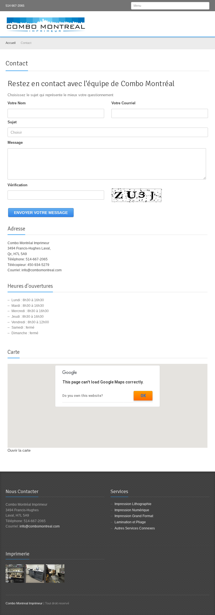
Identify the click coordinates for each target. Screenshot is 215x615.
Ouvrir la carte (19, 450)
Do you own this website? (82, 396)
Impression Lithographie (132, 504)
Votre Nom (17, 103)
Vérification (17, 185)
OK (143, 395)
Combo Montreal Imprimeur (24, 603)
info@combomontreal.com (42, 270)
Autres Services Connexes (134, 528)
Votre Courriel (123, 103)
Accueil (10, 42)
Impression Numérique (131, 510)
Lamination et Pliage (130, 522)
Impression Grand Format (133, 516)
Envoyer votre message (41, 212)
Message (15, 142)
